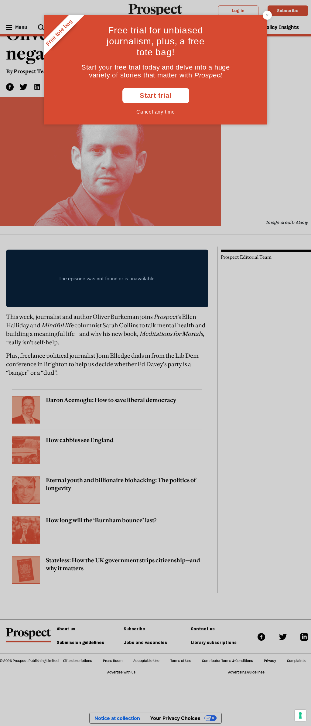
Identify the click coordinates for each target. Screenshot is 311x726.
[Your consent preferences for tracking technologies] (300, 715)
